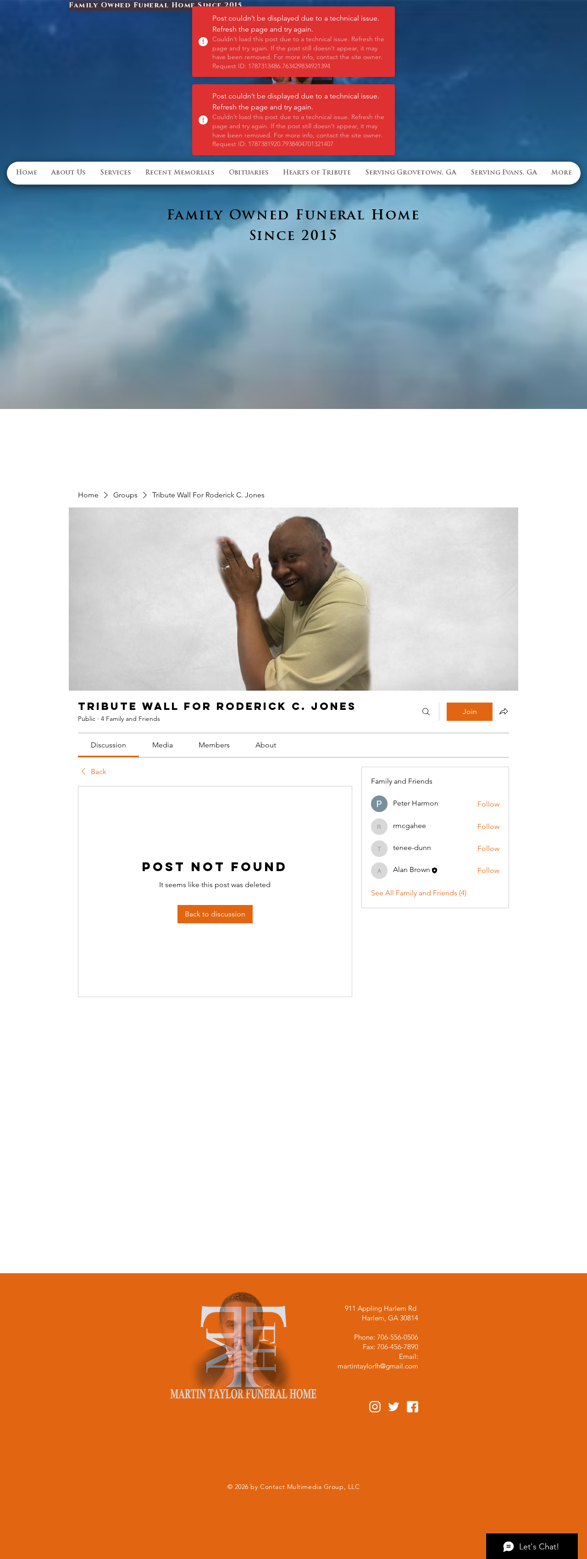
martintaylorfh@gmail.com (378, 1366)
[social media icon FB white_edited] (412, 1406)
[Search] (426, 712)
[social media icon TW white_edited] (393, 1406)
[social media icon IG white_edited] (375, 1406)
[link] (108, 745)
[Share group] (503, 711)
